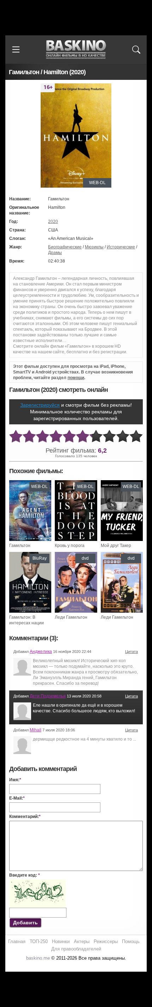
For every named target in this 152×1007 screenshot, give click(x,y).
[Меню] (16, 49)
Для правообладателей (76, 949)
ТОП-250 (39, 941)
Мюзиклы (94, 247)
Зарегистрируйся (40, 405)
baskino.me (38, 958)
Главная (16, 941)
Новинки (61, 941)
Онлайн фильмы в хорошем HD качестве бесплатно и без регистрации (76, 50)
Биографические (65, 247)
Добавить (25, 922)
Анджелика (41, 651)
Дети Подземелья (48, 696)
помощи (76, 377)
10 (136, 436)
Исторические (121, 247)
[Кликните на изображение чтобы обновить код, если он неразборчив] (37, 882)
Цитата (131, 651)
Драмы (55, 252)
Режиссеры (106, 941)
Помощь (131, 941)
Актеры (81, 941)
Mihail (35, 730)
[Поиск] (136, 49)
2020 (53, 221)
